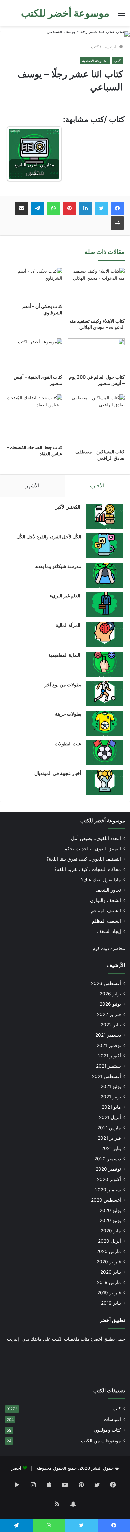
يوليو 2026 (110, 993)
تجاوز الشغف (108, 890)
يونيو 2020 (110, 1220)
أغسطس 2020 (106, 1200)
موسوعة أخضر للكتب (102, 820)
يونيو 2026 (110, 1004)
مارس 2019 (109, 1282)
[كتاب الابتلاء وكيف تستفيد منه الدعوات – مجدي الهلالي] (96, 291)
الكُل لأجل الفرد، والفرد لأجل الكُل (48, 536)
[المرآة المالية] (104, 634)
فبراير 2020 (109, 1261)
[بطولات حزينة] (104, 723)
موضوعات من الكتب (101, 1440)
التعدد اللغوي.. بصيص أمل (96, 838)
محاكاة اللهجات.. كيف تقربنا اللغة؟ (87, 869)
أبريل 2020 (109, 1241)
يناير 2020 (110, 1272)
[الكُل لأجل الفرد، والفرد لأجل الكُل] (104, 545)
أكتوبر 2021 (109, 1055)
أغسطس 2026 (106, 983)
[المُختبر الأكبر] (104, 516)
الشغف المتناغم (106, 910)
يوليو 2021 (111, 1086)
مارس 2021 (109, 1127)
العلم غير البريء (65, 595)
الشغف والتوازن (105, 900)
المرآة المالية (68, 625)
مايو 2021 (111, 1107)
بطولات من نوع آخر (62, 684)
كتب (95, 46)
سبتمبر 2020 (108, 1189)
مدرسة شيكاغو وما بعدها (57, 566)
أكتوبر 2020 (109, 1179)
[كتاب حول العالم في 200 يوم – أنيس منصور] (96, 354)
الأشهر (32, 485)
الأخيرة (97, 485)
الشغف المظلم (106, 921)
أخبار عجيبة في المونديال (57, 773)
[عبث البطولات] (104, 752)
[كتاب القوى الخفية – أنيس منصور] (33, 354)
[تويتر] (101, 208)
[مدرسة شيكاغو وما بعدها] (104, 575)
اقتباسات (112, 1419)
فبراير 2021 (109, 1138)
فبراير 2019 (109, 1292)
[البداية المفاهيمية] (104, 664)
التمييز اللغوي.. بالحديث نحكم (92, 848)
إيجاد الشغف (109, 931)
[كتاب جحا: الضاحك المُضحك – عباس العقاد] (33, 417)
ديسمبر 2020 (107, 1158)
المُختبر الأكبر (68, 507)
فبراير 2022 (109, 1014)
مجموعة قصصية (95, 60)
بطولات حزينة (68, 714)
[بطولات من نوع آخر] (104, 693)
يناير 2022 (111, 1024)
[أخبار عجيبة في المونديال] (104, 782)
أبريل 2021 (110, 1117)
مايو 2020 (111, 1230)
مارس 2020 (108, 1251)
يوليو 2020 (110, 1210)
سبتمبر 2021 (108, 1066)
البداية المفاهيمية (64, 655)
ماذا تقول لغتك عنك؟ (101, 879)
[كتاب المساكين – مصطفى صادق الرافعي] (96, 419)
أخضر (16, 1468)
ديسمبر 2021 (108, 1035)
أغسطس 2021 (106, 1076)
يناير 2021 (111, 1148)
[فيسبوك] (117, 208)
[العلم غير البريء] (104, 604)
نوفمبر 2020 (108, 1169)
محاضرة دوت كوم (109, 948)
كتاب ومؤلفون (107, 1430)
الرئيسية (110, 46)
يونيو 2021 (111, 1096)
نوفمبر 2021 (109, 1045)
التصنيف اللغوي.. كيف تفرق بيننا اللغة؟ (83, 859)
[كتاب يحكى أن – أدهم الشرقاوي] (33, 284)
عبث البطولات (68, 743)
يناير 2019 (111, 1303)
